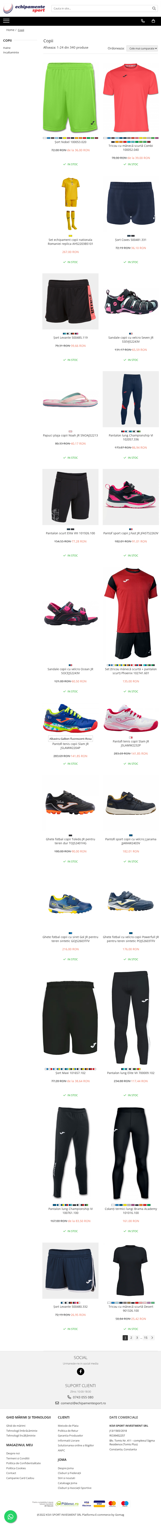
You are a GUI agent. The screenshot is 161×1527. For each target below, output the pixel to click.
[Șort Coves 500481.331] (131, 204)
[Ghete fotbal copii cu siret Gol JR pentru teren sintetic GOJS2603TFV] (70, 901)
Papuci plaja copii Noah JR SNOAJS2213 (70, 435)
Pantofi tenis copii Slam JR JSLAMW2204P (70, 746)
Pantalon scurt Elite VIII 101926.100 (70, 533)
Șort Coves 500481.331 (131, 240)
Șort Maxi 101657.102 (71, 1073)
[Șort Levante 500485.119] (70, 301)
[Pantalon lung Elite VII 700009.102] (131, 1018)
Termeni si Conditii (17, 1458)
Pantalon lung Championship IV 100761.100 (70, 1211)
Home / (11, 30)
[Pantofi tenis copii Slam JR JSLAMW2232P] (131, 718)
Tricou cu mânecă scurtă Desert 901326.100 (131, 1309)
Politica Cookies (16, 1468)
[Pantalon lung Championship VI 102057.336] (131, 399)
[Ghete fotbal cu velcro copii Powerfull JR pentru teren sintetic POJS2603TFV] (131, 901)
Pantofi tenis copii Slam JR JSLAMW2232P (131, 743)
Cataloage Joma (67, 1483)
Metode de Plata (68, 1426)
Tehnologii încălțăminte (20, 1435)
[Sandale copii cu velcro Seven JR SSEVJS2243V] (131, 301)
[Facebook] (80, 1371)
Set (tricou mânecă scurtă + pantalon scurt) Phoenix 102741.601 (131, 671)
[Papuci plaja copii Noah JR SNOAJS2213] (70, 399)
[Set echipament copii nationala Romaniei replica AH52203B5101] (70, 204)
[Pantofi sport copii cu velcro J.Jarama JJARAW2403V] (131, 803)
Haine (6, 48)
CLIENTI (64, 1417)
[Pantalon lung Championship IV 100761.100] (70, 1154)
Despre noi (13, 1453)
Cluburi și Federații (69, 1473)
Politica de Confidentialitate (23, 1463)
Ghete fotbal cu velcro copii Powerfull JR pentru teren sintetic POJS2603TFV (131, 939)
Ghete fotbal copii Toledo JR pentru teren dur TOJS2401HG (70, 841)
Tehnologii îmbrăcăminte (21, 1431)
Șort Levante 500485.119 (70, 337)
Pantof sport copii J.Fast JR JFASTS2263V (130, 533)
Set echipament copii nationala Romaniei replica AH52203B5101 (70, 242)
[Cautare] (154, 8)
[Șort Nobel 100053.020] (70, 98)
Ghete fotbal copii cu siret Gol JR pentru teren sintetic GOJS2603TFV (70, 939)
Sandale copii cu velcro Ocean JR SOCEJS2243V (70, 671)
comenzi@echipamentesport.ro (83, 1403)
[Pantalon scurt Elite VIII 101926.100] (70, 497)
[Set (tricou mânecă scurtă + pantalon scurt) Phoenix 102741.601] (131, 614)
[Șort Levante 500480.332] (70, 1271)
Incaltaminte (11, 52)
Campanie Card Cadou (20, 1478)
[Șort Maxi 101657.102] (70, 1018)
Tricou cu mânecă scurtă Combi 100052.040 (131, 148)
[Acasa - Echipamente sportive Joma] (24, 8)
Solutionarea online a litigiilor (76, 1445)
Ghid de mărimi (15, 1426)
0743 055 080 (82, 1397)
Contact (11, 1473)
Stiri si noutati (66, 1478)
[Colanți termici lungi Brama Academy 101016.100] (131, 1154)
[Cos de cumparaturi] (153, 21)
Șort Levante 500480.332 (70, 1307)
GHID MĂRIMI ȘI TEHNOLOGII (28, 1417)
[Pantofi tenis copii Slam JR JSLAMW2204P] (70, 718)
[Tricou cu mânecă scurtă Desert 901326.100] (131, 1271)
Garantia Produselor (70, 1435)
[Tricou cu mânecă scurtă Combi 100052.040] (131, 98)
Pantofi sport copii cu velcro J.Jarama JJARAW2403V (130, 841)
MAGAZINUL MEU (19, 1445)
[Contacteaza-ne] (143, 21)
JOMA (62, 1459)
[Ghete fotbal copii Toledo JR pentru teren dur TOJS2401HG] (70, 803)
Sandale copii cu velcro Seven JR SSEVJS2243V (130, 339)
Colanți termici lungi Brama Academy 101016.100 (131, 1211)
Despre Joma (66, 1468)
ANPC (61, 1450)
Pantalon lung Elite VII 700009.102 (131, 1073)
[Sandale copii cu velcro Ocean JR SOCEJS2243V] (70, 613)
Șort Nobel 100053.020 (70, 142)
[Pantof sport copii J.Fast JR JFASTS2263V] (131, 497)
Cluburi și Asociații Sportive (74, 1488)
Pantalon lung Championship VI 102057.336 (131, 437)
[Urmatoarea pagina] (152, 1337)
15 (145, 1338)
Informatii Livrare (68, 1440)
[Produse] (6, 22)
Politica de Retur (68, 1431)
